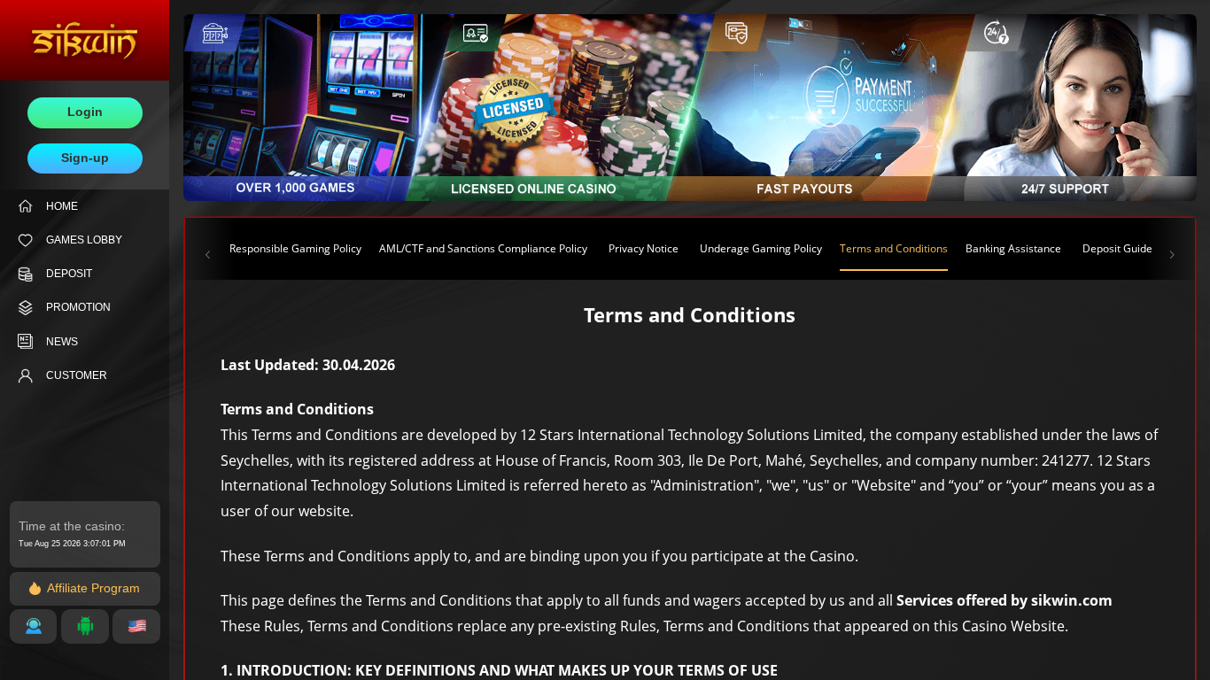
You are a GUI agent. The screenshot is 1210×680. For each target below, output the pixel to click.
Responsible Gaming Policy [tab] (295, 248)
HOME (62, 206)
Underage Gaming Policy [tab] (761, 248)
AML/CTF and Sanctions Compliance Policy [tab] (483, 248)
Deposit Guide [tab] (1117, 248)
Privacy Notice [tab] (644, 248)
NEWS (62, 342)
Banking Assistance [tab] (1013, 248)
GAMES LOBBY (84, 240)
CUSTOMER (76, 375)
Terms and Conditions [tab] (894, 248)
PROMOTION (78, 307)
